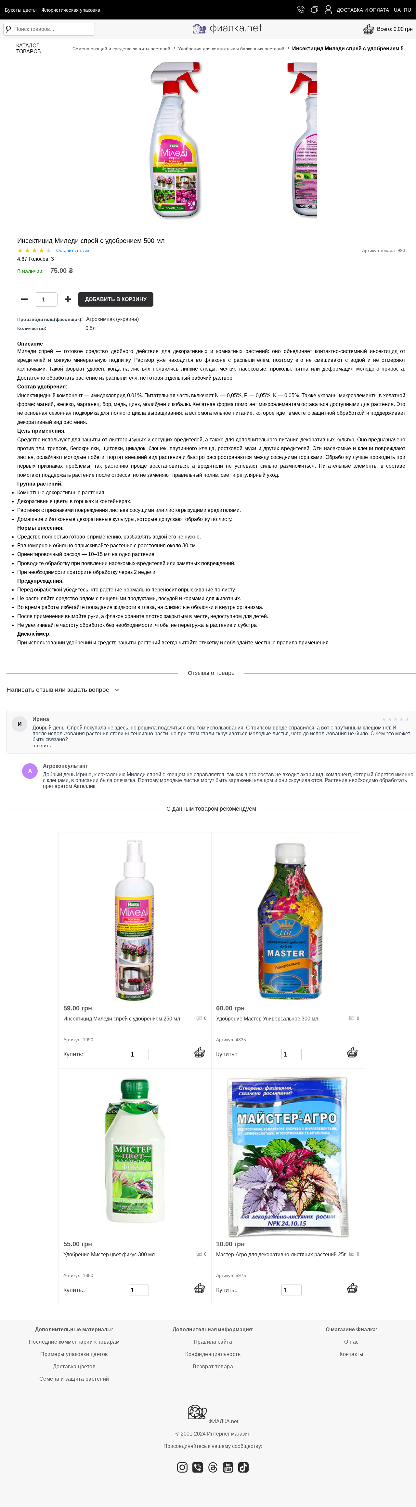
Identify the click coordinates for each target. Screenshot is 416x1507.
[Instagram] (182, 1470)
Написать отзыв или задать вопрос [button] (57, 689)
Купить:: (74, 1054)
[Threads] (213, 1470)
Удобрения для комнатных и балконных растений (231, 48)
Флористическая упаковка (71, 10)
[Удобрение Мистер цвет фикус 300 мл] (134, 1156)
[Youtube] (228, 1470)
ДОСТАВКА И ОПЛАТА (363, 10)
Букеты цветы (21, 10)
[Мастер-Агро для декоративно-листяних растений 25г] (287, 1156)
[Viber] (197, 1470)
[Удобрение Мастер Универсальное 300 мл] (287, 920)
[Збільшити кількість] (68, 299)
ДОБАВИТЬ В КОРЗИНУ (116, 299)
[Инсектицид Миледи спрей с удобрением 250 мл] (134, 920)
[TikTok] (243, 1470)
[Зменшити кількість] (24, 299)
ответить (41, 745)
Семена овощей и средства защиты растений (121, 48)
